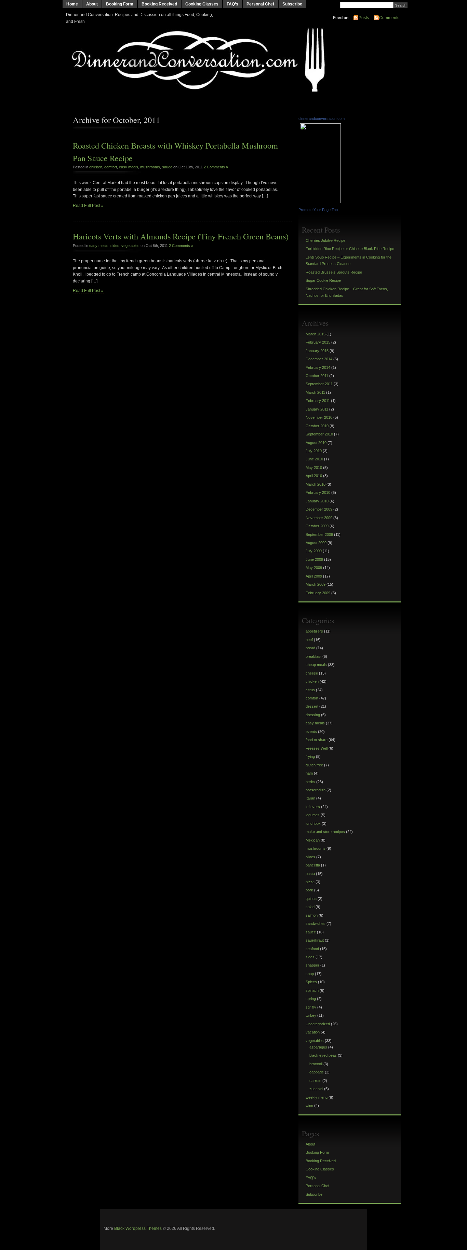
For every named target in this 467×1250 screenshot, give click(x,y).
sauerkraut (315, 940)
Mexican (313, 840)
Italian (310, 798)
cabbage (316, 1072)
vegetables (130, 246)
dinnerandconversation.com (321, 118)
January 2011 (317, 409)
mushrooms (150, 167)
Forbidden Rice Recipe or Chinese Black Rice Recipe (350, 249)
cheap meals (316, 665)
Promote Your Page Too (318, 210)
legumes (313, 815)
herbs (310, 782)
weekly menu (317, 1097)
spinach (312, 990)
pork (309, 890)
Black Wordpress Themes (138, 1228)
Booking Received (159, 4)
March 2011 (315, 392)
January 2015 (317, 351)
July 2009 (314, 551)
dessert (312, 706)
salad (310, 907)
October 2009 (317, 526)
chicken (95, 167)
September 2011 (319, 384)
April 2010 (314, 476)
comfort (110, 167)
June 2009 (314, 559)
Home (72, 4)
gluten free (314, 765)
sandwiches (315, 923)
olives (310, 857)
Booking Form (119, 4)
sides (114, 246)
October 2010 (317, 426)
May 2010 (314, 468)
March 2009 (315, 584)
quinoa (311, 899)
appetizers (314, 631)
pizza (310, 882)
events (311, 732)
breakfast (313, 656)
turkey (311, 1015)
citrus (310, 690)
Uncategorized (318, 1024)
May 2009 (314, 568)
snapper (312, 965)
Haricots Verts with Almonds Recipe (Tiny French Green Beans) (181, 236)
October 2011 (317, 376)
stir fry (311, 1007)
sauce (167, 167)
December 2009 (319, 509)
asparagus (318, 1047)
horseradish (315, 790)
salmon (312, 915)
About (92, 4)
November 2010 (319, 417)
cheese (312, 673)
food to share (317, 740)
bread (310, 648)
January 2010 (317, 501)
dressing (313, 715)
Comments (389, 17)
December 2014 (319, 359)
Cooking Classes (201, 4)
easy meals (128, 167)
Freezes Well (317, 748)
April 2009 (314, 576)
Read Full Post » (88, 205)
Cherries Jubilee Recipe (325, 240)
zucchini (316, 1089)
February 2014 (318, 367)
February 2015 (318, 342)
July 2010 (314, 451)
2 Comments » (216, 167)
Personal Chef (260, 4)
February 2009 (318, 593)
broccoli (315, 1064)
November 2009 (319, 518)
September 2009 (319, 534)
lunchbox (313, 823)
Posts (364, 17)
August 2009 (316, 543)
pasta (310, 874)
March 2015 (315, 334)
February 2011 (318, 401)
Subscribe (292, 4)
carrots (315, 1081)
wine (309, 1105)
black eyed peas (323, 1055)
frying (310, 756)
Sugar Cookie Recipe (323, 280)
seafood (312, 949)
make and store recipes (325, 832)
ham (309, 773)
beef (309, 640)
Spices (311, 982)
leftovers (313, 807)
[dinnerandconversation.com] (321, 202)
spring (311, 999)
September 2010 (319, 434)
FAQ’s (232, 4)
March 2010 (315, 484)
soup (310, 974)
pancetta (313, 865)
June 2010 (314, 459)
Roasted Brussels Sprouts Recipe (334, 272)
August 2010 (316, 443)
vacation (313, 1032)
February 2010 (318, 492)
